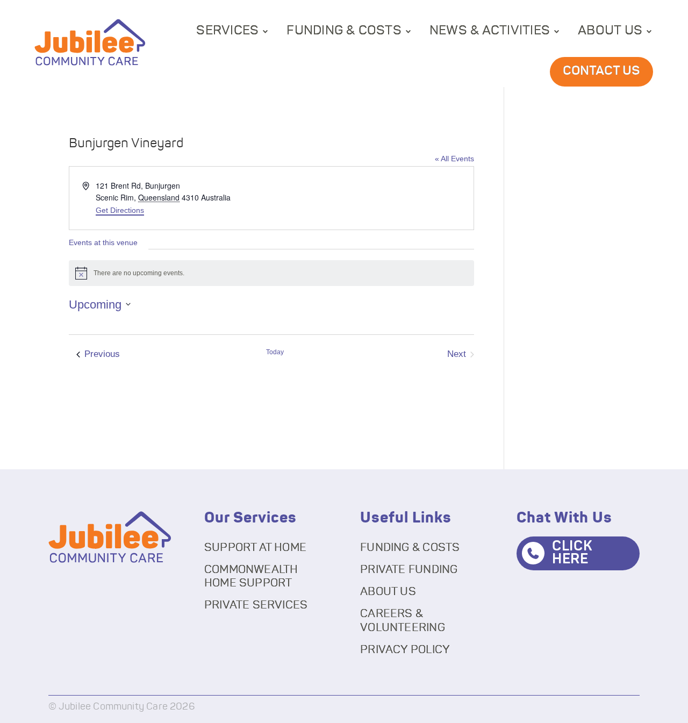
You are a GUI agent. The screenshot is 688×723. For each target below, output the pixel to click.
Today (275, 352)
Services (227, 30)
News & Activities (489, 30)
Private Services (255, 605)
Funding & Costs (344, 30)
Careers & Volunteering (402, 620)
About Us (610, 30)
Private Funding (408, 569)
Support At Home (255, 547)
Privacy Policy (405, 649)
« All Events (454, 158)
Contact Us (601, 71)
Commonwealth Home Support (251, 576)
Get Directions (120, 210)
